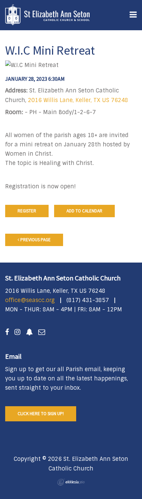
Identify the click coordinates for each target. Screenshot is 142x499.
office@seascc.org (30, 300)
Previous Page (35, 240)
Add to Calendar (84, 211)
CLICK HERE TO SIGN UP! (41, 414)
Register (27, 211)
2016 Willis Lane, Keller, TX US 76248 (78, 100)
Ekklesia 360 (71, 482)
